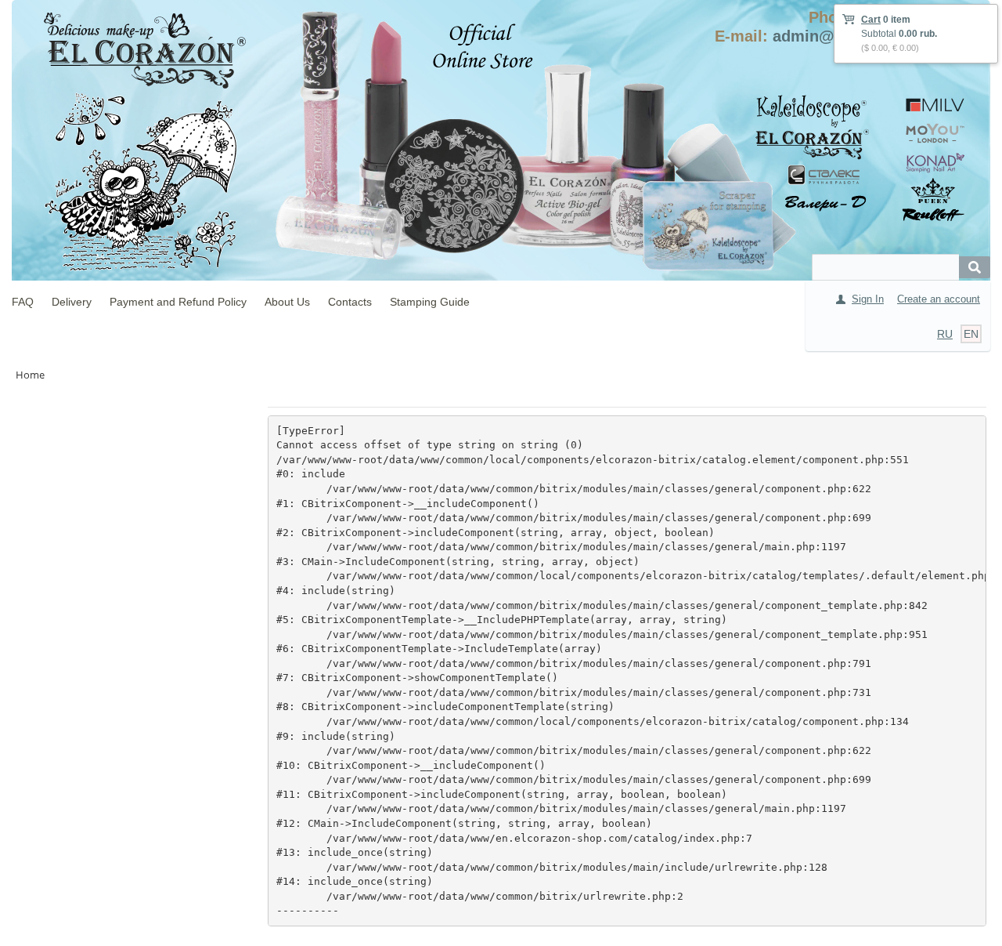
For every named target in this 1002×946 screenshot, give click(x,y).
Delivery (72, 301)
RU (945, 334)
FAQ (23, 301)
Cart (871, 19)
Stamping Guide (430, 301)
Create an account (938, 299)
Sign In (868, 299)
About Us (287, 301)
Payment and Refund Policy (178, 301)
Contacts (350, 301)
